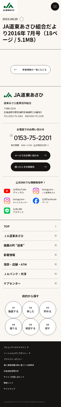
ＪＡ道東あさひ (13, 236)
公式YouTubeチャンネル (19, 191)
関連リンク (8, 382)
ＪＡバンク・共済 (15, 274)
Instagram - (48, 191)
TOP (7, 226)
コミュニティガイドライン (15, 347)
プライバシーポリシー (13, 359)
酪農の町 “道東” (14, 245)
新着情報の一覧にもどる (35, 69)
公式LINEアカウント (18, 210)
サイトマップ (9, 388)
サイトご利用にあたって (14, 376)
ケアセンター (12, 283)
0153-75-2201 (32, 137)
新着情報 (9, 255)
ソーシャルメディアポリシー (16, 353)
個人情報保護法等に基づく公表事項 (19, 365)
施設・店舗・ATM (15, 264)
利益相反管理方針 (11, 371)
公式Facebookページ (49, 201)
